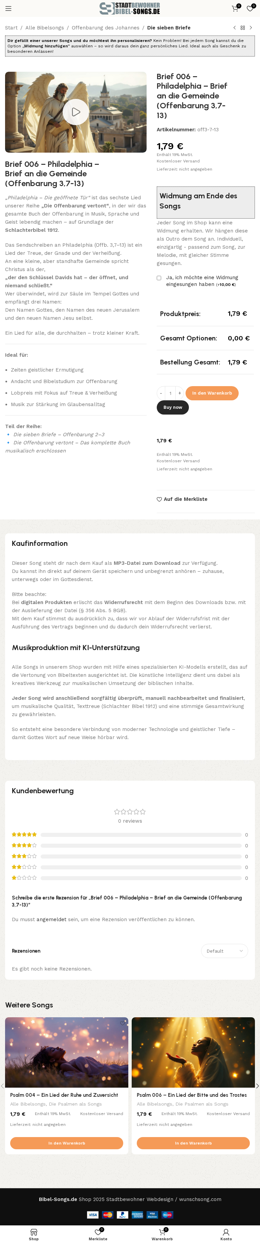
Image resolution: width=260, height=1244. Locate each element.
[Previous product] (235, 28)
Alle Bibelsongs (44, 28)
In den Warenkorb (212, 393)
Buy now (173, 407)
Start (11, 28)
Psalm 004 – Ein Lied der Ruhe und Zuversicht (64, 1095)
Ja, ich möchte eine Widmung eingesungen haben (202, 280)
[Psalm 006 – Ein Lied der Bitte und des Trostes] (193, 1052)
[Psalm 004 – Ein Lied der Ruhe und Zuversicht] (66, 1052)
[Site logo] (130, 8)
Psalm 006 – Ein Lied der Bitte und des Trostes (192, 1095)
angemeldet (51, 919)
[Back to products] (243, 28)
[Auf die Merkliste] (122, 1023)
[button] (66, 1143)
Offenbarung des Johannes (105, 28)
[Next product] (251, 28)
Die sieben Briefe (169, 28)
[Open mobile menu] (8, 8)
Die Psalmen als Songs (75, 1104)
